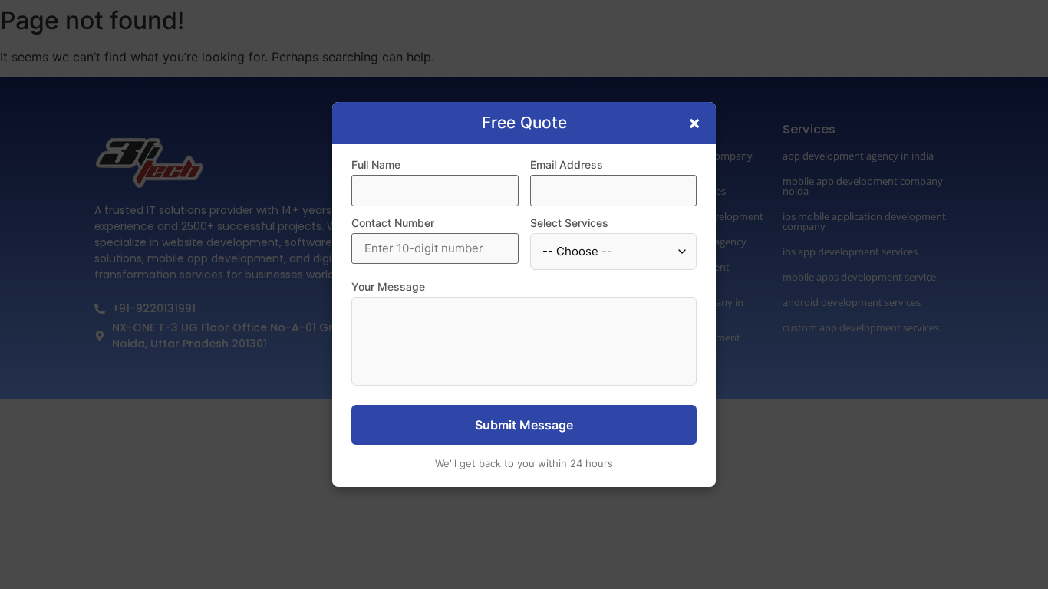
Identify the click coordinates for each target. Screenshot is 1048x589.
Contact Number (392, 223)
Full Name (375, 165)
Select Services (569, 223)
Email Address (566, 165)
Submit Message (524, 425)
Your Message (388, 286)
